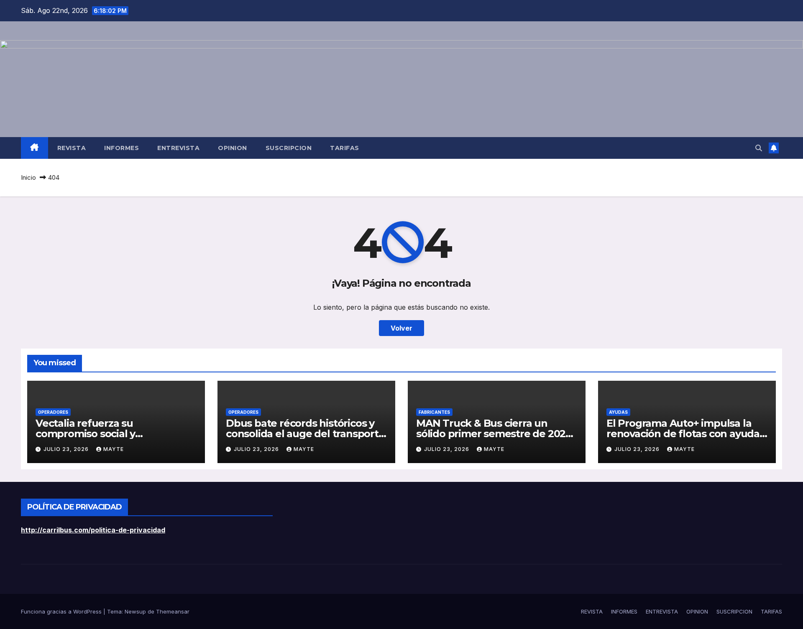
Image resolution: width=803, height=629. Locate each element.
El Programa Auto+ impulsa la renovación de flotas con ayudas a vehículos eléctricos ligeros (685, 433)
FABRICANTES (434, 412)
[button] (758, 148)
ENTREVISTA (178, 148)
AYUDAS (618, 412)
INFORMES (121, 148)
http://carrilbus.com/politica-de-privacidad (93, 530)
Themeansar (172, 611)
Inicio (28, 177)
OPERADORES (53, 412)
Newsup (135, 611)
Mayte (113, 449)
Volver (401, 328)
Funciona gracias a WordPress (62, 611)
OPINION (232, 148)
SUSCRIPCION (289, 148)
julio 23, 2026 (66, 449)
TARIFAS (344, 148)
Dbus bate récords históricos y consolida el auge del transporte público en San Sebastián (305, 433)
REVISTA (71, 148)
